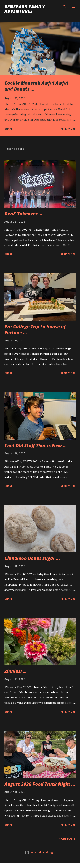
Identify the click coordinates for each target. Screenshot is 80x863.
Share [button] (8, 128)
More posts (67, 838)
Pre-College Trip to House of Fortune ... (35, 330)
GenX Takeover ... (23, 214)
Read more (68, 128)
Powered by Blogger (42, 852)
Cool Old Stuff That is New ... (35, 445)
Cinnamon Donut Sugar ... (32, 558)
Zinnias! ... (15, 671)
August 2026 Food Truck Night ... (39, 784)
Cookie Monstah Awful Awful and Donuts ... (36, 86)
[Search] (64, 6)
